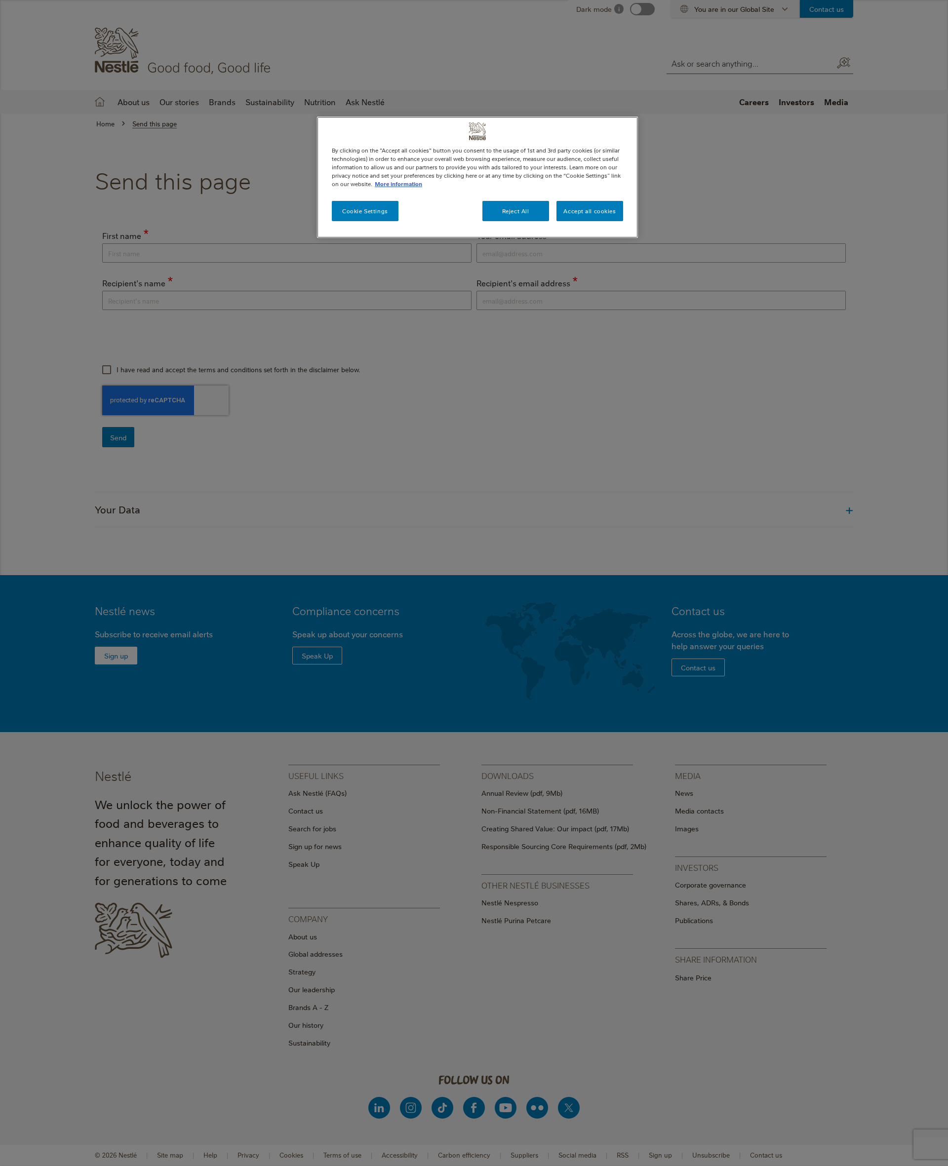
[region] (477, 177)
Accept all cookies (589, 211)
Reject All (515, 211)
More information (398, 184)
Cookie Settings (365, 211)
